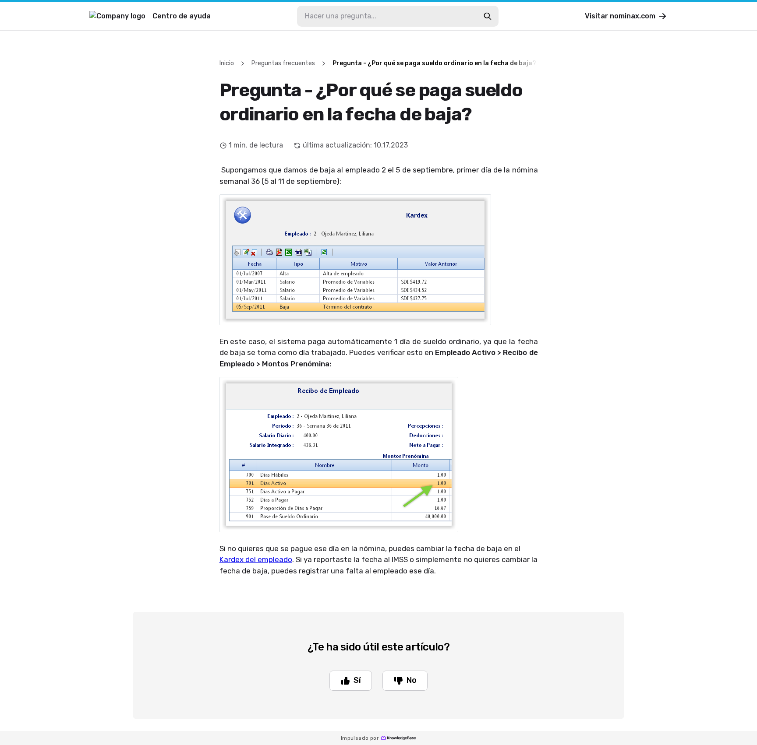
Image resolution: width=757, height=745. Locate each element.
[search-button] (487, 16)
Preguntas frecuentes (283, 63)
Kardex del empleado (255, 559)
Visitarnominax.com (620, 16)
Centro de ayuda (181, 16)
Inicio (226, 63)
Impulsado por (360, 738)
